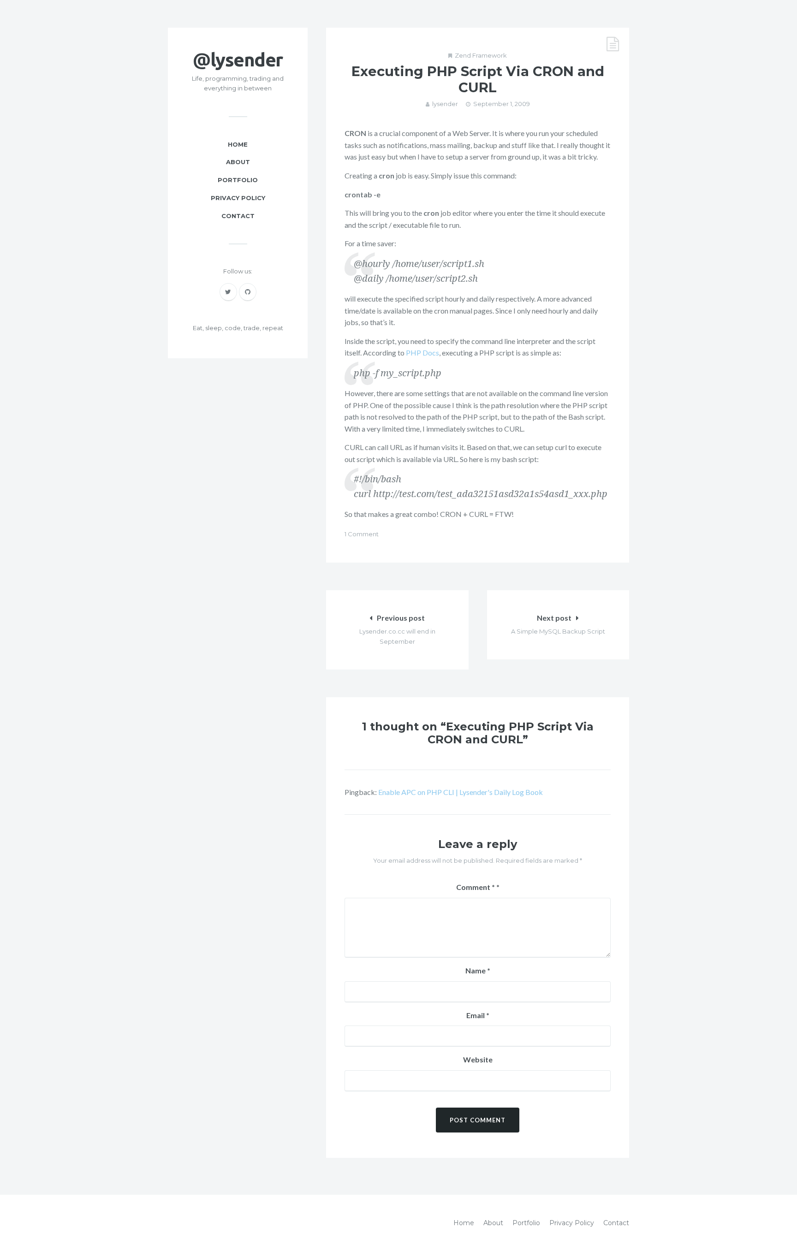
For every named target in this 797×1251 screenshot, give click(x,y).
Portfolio (238, 180)
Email (477, 1015)
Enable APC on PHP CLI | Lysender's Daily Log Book (460, 792)
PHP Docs (422, 352)
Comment (475, 887)
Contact (238, 215)
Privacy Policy (238, 198)
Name (477, 970)
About (238, 162)
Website (478, 1059)
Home (238, 144)
